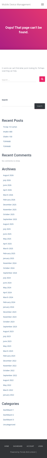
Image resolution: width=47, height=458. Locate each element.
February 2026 (9, 199)
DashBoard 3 (8, 419)
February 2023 (9, 356)
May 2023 (7, 346)
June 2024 (7, 283)
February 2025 (9, 253)
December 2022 (9, 361)
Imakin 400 (7, 131)
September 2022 (10, 375)
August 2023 (8, 331)
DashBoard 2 (8, 415)
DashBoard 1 (8, 410)
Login (40, 446)
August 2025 (8, 224)
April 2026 (7, 190)
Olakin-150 (7, 136)
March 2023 (8, 351)
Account (30, 446)
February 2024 (9, 302)
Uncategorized (9, 424)
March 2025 (8, 248)
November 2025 (9, 209)
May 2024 (7, 287)
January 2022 (8, 395)
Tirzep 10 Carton (10, 127)
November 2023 (9, 317)
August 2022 (8, 380)
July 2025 (7, 229)
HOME (6, 446)
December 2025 (9, 204)
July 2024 (7, 278)
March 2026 (8, 195)
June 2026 (7, 185)
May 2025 (7, 239)
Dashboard (17, 446)
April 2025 (7, 243)
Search (5, 100)
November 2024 (9, 263)
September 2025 (10, 219)
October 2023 (8, 321)
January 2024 (8, 307)
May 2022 (7, 385)
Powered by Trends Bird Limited (22, 452)
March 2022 (8, 390)
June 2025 (7, 234)
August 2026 (8, 175)
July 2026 (7, 180)
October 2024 (8, 268)
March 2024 (8, 297)
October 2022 (8, 370)
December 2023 (9, 312)
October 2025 (8, 214)
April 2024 (7, 292)
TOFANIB (7, 141)
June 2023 (7, 341)
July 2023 (7, 336)
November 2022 (9, 365)
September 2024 (10, 273)
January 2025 (8, 258)
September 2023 (10, 326)
